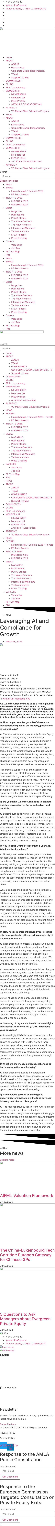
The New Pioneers (21, 224)
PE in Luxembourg (15, 87)
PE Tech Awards (19, 194)
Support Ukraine (20, 77)
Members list (18, 97)
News (9, 184)
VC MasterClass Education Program (30, 111)
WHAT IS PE (6, 1371)
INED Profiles (18, 101)
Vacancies (16, 244)
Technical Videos (20, 231)
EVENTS (10, 413)
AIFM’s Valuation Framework (26, 1195)
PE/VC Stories (18, 218)
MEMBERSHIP (13, 90)
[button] (27, 675)
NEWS (9, 410)
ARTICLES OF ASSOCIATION (26, 104)
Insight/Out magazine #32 (16, 698)
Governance (17, 67)
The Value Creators (21, 221)
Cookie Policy (7, 1438)
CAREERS (11, 464)
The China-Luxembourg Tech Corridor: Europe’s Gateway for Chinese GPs (27, 1255)
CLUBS (9, 84)
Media (9, 207)
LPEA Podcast (18, 234)
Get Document (8, 1466)
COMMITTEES (13, 80)
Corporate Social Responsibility (28, 70)
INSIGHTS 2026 (14, 197)
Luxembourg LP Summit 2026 (27, 191)
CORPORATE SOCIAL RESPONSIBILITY (31, 369)
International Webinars (23, 228)
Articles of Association (23, 400)
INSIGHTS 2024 (19, 204)
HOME (3, 1361)
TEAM (14, 74)
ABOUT (9, 60)
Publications (17, 214)
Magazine (16, 211)
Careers (10, 241)
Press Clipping (19, 238)
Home (9, 57)
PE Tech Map (13, 251)
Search (3, 172)
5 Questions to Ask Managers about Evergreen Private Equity (25, 1319)
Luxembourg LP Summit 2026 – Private (32, 417)
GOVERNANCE (19, 366)
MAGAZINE (17, 437)
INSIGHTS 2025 (19, 201)
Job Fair (15, 248)
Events (9, 187)
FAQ (8, 254)
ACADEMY (11, 107)
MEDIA (9, 433)
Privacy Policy (7, 1432)
